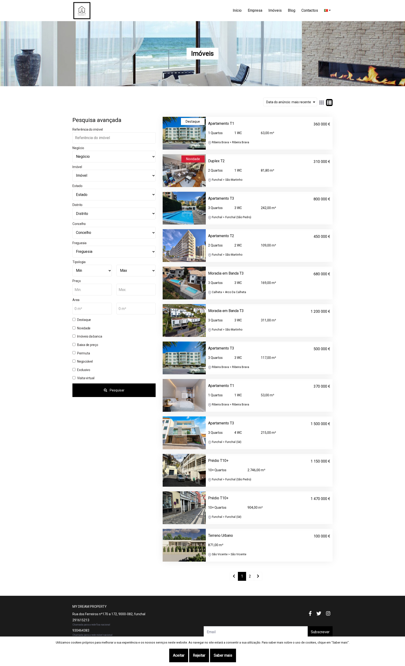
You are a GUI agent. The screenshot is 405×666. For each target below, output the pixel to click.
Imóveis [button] (275, 10)
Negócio (78, 148)
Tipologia (79, 262)
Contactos (309, 10)
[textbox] (92, 290)
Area (75, 300)
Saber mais (223, 655)
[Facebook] (310, 613)
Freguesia (79, 243)
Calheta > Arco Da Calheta (228, 292)
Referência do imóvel (87, 129)
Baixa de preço (87, 345)
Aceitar (178, 655)
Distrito (77, 205)
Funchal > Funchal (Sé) (226, 442)
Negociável (85, 361)
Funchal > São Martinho (226, 179)
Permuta (83, 353)
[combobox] (92, 289)
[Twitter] (319, 613)
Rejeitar (199, 655)
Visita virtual (85, 378)
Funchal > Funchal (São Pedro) (231, 217)
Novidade (83, 328)
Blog (291, 10)
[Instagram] (328, 613)
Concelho (79, 224)
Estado (77, 186)
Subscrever (320, 632)
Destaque (84, 320)
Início (237, 10)
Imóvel (77, 167)
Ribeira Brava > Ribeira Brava (230, 142)
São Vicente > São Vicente (228, 554)
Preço (76, 281)
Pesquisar (116, 390)
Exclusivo (83, 370)
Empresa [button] (255, 10)
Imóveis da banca (89, 336)
